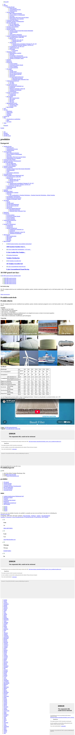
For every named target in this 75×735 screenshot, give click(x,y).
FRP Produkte (9, 96)
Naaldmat (8, 59)
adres (5, 473)
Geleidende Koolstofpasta (15, 90)
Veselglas (3, 517)
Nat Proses (11, 16)
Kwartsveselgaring (13, 67)
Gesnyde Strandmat (11, 29)
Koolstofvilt (12, 87)
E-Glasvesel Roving (28, 517)
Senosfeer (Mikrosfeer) (14, 25)
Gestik (10, 33)
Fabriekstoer (9, 111)
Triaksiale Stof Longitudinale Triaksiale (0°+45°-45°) (24, 43)
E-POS (5, 475)
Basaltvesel (9, 61)
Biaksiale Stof (12, 38)
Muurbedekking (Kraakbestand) (13, 197)
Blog (5, 117)
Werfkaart (33, 515)
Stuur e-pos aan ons (5, 294)
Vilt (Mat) (11, 82)
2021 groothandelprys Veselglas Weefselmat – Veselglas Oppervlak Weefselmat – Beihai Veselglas (32, 195)
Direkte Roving (13, 8)
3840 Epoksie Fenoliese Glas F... (16, 246)
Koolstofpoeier (12, 91)
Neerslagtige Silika (13, 104)
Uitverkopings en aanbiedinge (13, 119)
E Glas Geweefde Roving (18, 517)
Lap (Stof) (11, 83)
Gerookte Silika (13, 105)
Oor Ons (6, 109)
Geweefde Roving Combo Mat (16, 37)
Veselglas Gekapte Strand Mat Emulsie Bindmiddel (21, 30)
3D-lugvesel (12, 75)
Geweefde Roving (10, 28)
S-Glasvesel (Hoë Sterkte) (12, 20)
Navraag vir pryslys (5, 514)
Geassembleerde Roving (15, 9)
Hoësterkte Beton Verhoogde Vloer (20, 79)
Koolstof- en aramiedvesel (12, 92)
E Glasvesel (8, 517)
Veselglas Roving (10, 7)
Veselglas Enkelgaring (13, 258)
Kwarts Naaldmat (13, 66)
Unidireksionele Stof (14, 47)
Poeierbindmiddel (13, 32)
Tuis (4, 4)
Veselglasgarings (13, 11)
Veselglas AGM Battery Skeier (16, 58)
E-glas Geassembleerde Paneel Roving (17, 269)
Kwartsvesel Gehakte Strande (16, 65)
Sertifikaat (8, 113)
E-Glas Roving (37, 517)
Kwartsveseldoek (13, 63)
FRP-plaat (11, 102)
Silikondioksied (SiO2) (11, 103)
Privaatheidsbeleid (46, 515)
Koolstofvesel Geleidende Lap (16, 86)
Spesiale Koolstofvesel (11, 84)
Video (5, 123)
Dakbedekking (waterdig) (15, 53)
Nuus (5, 108)
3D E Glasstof (45, 517)
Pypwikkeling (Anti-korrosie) (16, 55)
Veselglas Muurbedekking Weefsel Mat (18, 57)
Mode (7, 120)
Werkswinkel (9, 112)
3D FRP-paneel (13, 71)
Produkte (6, 5)
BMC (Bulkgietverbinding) (15, 13)
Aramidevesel (12, 95)
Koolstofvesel (12, 94)
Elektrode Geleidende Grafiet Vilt (17, 88)
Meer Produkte (9, 107)
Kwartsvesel (9, 62)
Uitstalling (8, 115)
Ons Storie (8, 121)
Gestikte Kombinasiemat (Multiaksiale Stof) (16, 36)
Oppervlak (11, 54)
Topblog (39, 515)
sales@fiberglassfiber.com (13, 475)
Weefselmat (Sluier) (11, 51)
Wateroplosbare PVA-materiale (16, 18)
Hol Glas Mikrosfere (11, 22)
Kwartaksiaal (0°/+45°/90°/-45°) (16, 46)
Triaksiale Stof (12, 42)
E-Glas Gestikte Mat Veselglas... (15, 252)
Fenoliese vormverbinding (12, 26)
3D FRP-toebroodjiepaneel (15, 72)
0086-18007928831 (8, 528)
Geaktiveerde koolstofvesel (12, 80)
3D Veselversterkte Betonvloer (16, 76)
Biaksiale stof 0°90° (16, 41)
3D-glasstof (9, 69)
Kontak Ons (6, 116)
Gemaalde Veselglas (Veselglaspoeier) (15, 21)
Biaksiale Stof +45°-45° (17, 40)
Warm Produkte (26, 515)
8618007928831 (7, 550)
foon (5, 474)
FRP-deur (11, 100)
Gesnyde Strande (10, 12)
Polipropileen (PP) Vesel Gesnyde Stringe (19, 17)
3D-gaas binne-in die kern (15, 74)
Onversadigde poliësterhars (15, 34)
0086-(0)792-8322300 (11, 474)
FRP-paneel (12, 99)
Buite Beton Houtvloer (17, 78)
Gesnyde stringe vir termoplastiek (17, 14)
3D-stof (11, 70)
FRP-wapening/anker (14, 98)
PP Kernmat (12, 49)
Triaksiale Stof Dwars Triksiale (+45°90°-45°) (22, 45)
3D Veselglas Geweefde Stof (14, 263)
